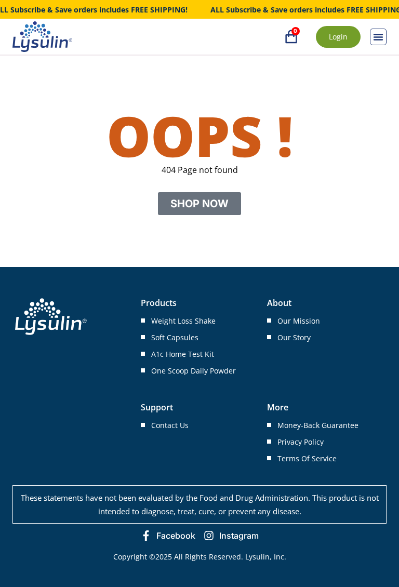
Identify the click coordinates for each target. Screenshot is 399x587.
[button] (378, 37)
